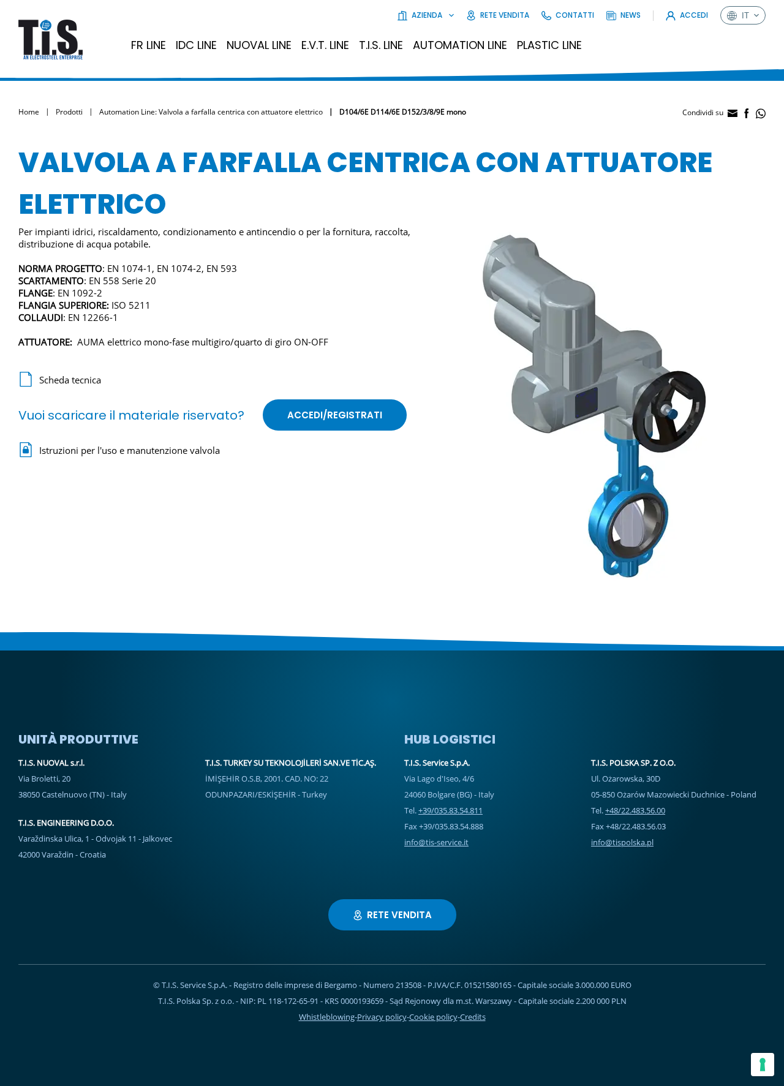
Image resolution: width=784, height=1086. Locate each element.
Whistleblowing (327, 1016)
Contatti (575, 15)
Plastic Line (549, 45)
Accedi (694, 15)
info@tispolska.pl (622, 842)
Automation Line (460, 45)
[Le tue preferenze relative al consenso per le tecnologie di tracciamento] (762, 1064)
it (745, 15)
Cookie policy (433, 1016)
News (630, 15)
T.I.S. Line (381, 45)
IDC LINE (196, 45)
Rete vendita (504, 15)
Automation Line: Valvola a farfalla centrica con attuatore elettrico (211, 112)
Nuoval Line (259, 45)
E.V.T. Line (325, 45)
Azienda (427, 15)
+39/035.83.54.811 (450, 810)
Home (28, 112)
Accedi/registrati (334, 415)
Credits (473, 1016)
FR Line (148, 45)
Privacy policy (382, 1016)
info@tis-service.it (436, 842)
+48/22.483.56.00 (635, 810)
